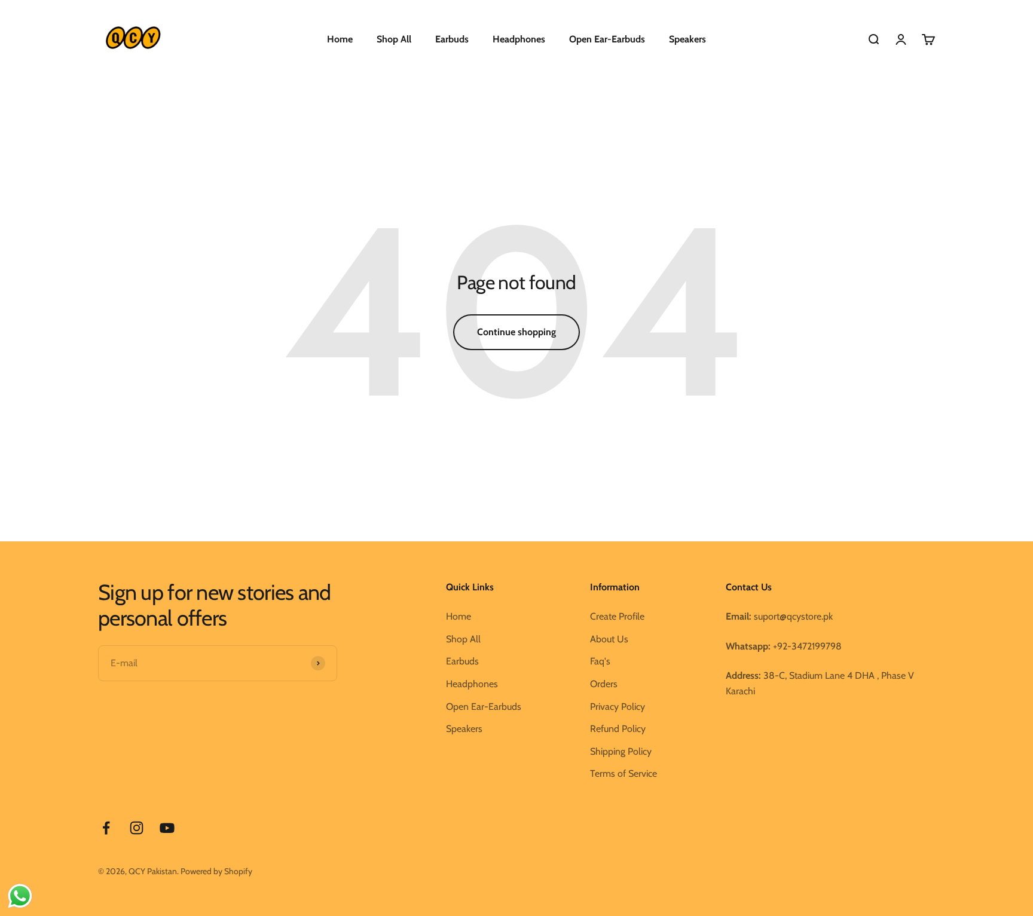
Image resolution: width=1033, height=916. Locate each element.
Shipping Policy (621, 751)
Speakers (687, 39)
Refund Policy (618, 728)
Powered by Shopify (216, 871)
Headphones (519, 39)
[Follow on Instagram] (137, 828)
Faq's (600, 661)
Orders (604, 684)
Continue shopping (516, 332)
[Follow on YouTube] (167, 828)
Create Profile (617, 616)
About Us (609, 639)
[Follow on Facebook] (106, 828)
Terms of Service (623, 773)
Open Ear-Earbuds (607, 39)
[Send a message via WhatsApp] (20, 896)
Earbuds (452, 39)
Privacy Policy (617, 706)
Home (340, 39)
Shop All (394, 39)
